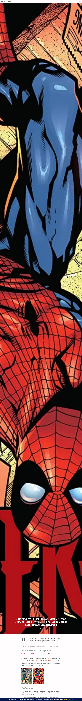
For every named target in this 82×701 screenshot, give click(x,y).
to (46, 692)
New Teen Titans (51, 692)
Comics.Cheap (6, 1)
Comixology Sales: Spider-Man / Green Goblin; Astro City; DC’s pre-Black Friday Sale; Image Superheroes (41, 621)
